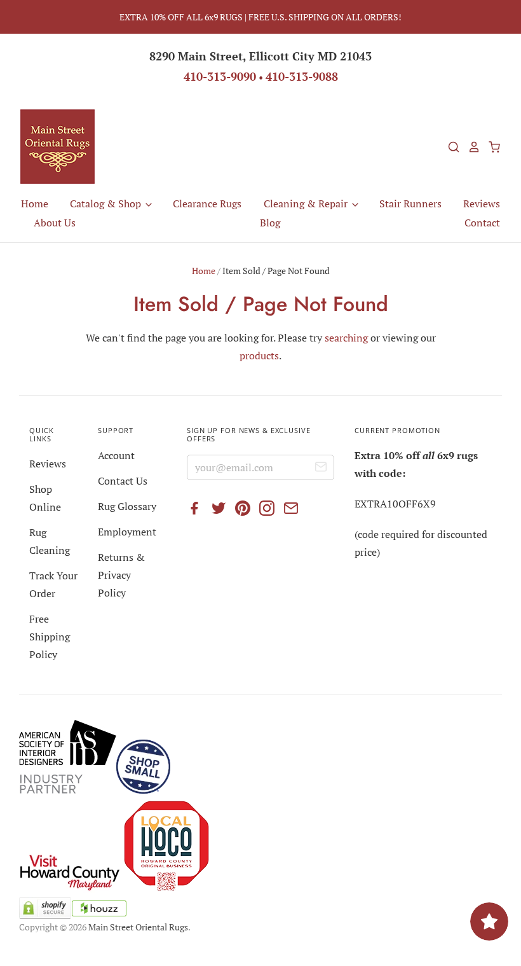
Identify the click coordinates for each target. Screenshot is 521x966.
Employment (127, 532)
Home (34, 203)
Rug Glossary (127, 506)
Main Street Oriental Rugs (138, 927)
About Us (55, 223)
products (259, 355)
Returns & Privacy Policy (121, 575)
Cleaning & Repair (307, 203)
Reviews (481, 203)
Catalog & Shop (107, 203)
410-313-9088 (302, 76)
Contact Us (122, 481)
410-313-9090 (220, 76)
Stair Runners (410, 203)
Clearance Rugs (207, 203)
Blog (270, 223)
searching (346, 338)
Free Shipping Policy (49, 636)
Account (116, 455)
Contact (482, 223)
